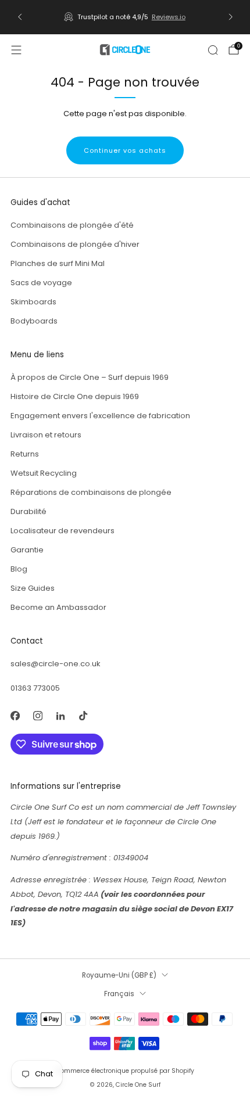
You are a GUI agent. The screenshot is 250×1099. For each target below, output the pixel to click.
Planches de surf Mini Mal (57, 263)
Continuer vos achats (125, 150)
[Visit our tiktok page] (83, 715)
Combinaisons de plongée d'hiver (75, 244)
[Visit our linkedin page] (60, 715)
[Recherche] (213, 50)
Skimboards (33, 301)
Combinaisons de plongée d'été (72, 225)
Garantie (27, 549)
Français (119, 994)
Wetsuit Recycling (43, 473)
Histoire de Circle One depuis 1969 (74, 396)
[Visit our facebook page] (14, 715)
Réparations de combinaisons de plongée (91, 492)
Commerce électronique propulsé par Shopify (125, 1070)
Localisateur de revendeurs (62, 530)
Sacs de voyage (41, 282)
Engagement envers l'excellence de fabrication (100, 415)
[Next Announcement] (231, 17)
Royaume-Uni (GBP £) (119, 975)
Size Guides (32, 588)
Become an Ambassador (58, 607)
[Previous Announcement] (20, 17)
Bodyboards (34, 320)
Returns (24, 453)
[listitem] (125, 17)
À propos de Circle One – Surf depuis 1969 (89, 377)
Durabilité (28, 511)
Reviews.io (168, 16)
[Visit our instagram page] (37, 715)
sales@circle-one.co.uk (55, 663)
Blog (18, 568)
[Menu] (16, 50)
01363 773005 (35, 688)
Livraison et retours (45, 434)
